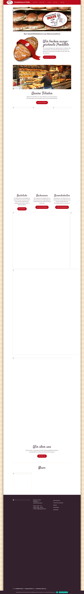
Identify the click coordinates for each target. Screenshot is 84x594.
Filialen (49, 2)
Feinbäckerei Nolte (19, 588)
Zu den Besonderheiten (62, 207)
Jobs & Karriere (56, 500)
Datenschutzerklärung (63, 592)
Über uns (55, 2)
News (42, 467)
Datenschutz (56, 507)
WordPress (31, 588)
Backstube (41, 2)
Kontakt (62, 2)
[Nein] (82, 592)
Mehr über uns (42, 456)
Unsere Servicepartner (58, 503)
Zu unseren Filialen (42, 102)
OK (57, 592)
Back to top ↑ (44, 588)
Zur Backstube (22, 209)
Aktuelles (35, 2)
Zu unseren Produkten (49, 57)
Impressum (55, 509)
